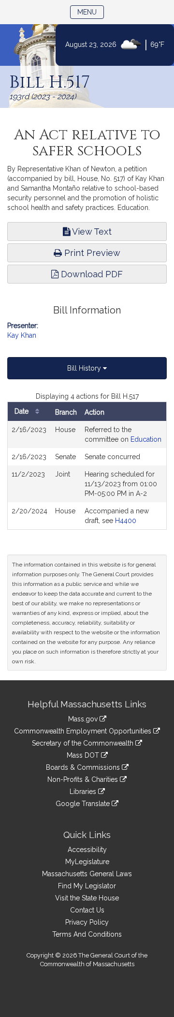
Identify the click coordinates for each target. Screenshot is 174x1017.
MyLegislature (87, 862)
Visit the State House (87, 898)
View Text (91, 231)
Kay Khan (21, 335)
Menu (90, 12)
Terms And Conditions (87, 934)
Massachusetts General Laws (87, 874)
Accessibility (87, 849)
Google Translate (84, 804)
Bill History (85, 368)
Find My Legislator (87, 886)
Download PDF (90, 274)
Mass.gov (84, 719)
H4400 (125, 520)
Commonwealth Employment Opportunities (83, 731)
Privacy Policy (87, 922)
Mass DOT (84, 755)
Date (22, 411)
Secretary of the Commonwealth (83, 743)
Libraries (84, 791)
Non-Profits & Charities (83, 779)
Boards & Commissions (84, 767)
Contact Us (87, 910)
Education (145, 439)
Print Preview (91, 253)
